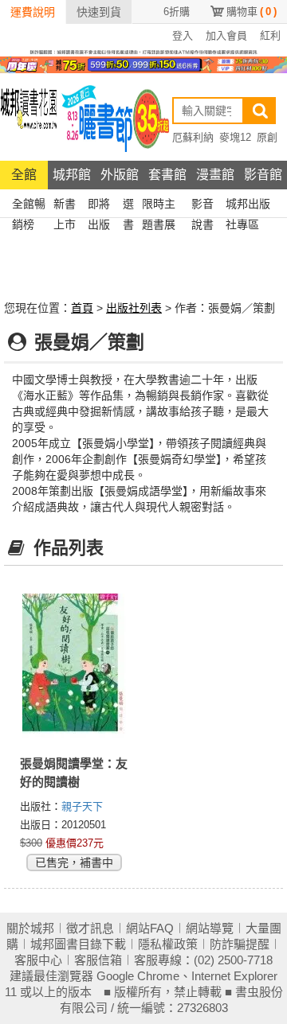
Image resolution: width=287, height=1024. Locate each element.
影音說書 (202, 205)
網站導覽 (210, 928)
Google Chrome (137, 976)
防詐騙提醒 (239, 944)
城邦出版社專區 (248, 205)
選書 (128, 205)
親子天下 (82, 806)
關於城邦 (30, 928)
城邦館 (72, 174)
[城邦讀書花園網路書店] (28, 116)
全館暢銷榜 (28, 205)
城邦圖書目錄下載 (78, 944)
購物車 (251, 12)
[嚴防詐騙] (143, 51)
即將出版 (99, 205)
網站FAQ (150, 928)
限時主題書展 (158, 205)
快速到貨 (99, 12)
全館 (24, 174)
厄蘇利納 (193, 137)
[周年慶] (143, 63)
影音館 (263, 174)
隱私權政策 (168, 944)
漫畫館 (215, 174)
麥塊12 (235, 137)
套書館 (167, 174)
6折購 (176, 12)
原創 (267, 137)
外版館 (119, 174)
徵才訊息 (90, 928)
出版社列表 (134, 308)
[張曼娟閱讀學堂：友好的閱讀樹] (74, 666)
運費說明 (32, 12)
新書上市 (64, 205)
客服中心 (38, 960)
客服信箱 (98, 960)
